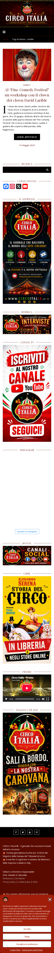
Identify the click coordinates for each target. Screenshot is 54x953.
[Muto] (43, 699)
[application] (27, 688)
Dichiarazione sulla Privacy (32, 950)
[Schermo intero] (47, 699)
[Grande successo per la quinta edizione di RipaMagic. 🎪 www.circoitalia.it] (14, 514)
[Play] (6, 699)
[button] (49, 899)
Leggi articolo (27, 137)
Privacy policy (9, 881)
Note (35, 881)
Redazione (8, 878)
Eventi (27, 85)
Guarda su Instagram (27, 531)
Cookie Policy (15, 950)
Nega (27, 936)
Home (5, 39)
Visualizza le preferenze (27, 944)
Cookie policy (24, 881)
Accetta (27, 929)
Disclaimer (20, 878)
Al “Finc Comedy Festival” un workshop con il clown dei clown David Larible (27, 95)
